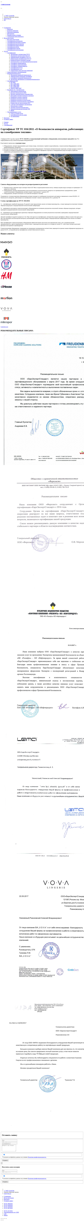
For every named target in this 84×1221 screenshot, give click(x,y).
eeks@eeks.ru (7, 18)
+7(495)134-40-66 (5, 4)
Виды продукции (9, 38)
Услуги (6, 51)
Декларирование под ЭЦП (11, 1212)
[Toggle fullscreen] (4, 1218)
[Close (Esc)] (1, 1218)
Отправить (5, 174)
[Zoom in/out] (6, 1218)
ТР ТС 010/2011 (8, 1206)
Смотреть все (4, 326)
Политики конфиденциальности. (37, 171)
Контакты (6, 118)
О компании (7, 27)
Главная (6, 122)
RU (5, 20)
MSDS (6, 1215)
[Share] (3, 1218)
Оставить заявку (8, 119)
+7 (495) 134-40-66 (9, 15)
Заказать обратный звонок (11, 17)
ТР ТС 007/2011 (8, 1208)
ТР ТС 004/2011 (8, 1203)
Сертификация (8, 125)
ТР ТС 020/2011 (8, 1205)
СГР (5, 1214)
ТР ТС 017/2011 (8, 1211)
